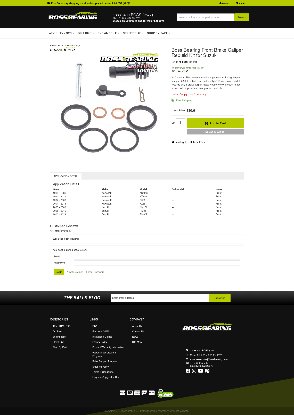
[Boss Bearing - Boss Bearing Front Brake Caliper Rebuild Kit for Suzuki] (63, 48)
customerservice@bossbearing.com (208, 359)
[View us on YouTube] (200, 371)
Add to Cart (218, 123)
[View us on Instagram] (194, 371)
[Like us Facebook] (188, 371)
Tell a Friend (199, 142)
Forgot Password (95, 272)
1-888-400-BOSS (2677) (203, 350)
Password (59, 262)
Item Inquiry (181, 142)
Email (57, 256)
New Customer (75, 272)
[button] (213, 17)
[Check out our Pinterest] (207, 371)
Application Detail (66, 176)
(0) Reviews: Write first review (187, 67)
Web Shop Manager (179, 411)
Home (53, 45)
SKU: (174, 71)
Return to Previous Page (69, 45)
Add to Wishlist (217, 131)
